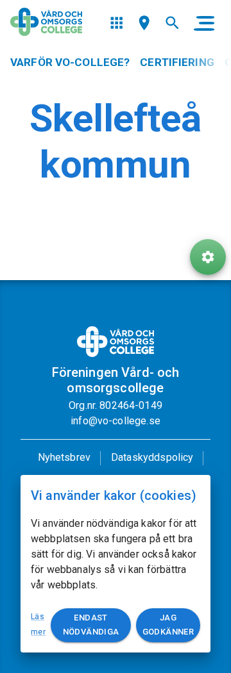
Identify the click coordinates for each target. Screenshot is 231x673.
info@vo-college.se (115, 421)
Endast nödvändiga (91, 625)
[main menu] (204, 23)
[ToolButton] (208, 257)
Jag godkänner (168, 625)
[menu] (116, 23)
